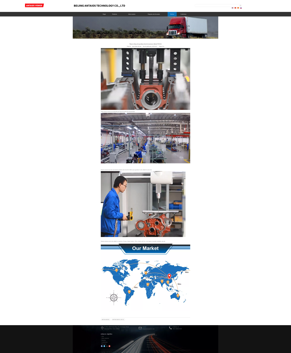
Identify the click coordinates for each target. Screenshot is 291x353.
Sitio (163, 46)
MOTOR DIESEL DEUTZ (118, 319)
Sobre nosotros (105, 338)
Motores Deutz (150, 338)
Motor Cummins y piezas (153, 347)
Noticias (104, 340)
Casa (103, 336)
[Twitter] (107, 346)
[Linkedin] (104, 346)
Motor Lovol (150, 344)
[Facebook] (102, 346)
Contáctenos (105, 342)
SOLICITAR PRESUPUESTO (266, 6)
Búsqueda (240, 5)
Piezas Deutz (150, 340)
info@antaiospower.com (148, 328)
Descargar (104, 344)
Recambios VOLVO (152, 342)
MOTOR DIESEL (106, 319)
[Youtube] (109, 346)
